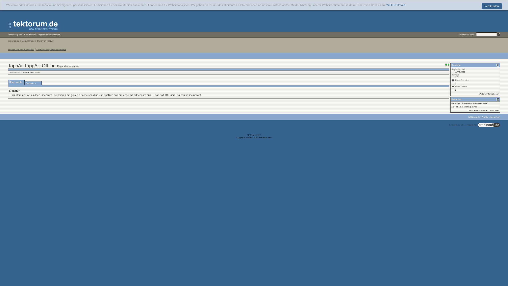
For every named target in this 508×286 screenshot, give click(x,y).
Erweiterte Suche (466, 35)
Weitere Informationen (489, 94)
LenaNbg (466, 107)
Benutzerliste (30, 35)
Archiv (485, 117)
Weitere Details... (397, 5)
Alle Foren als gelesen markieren (51, 49)
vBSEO (258, 135)
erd (452, 107)
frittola (458, 107)
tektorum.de (13, 41)
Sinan (474, 107)
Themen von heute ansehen (21, 49)
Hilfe (20, 35)
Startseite (12, 35)
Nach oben (495, 117)
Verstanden (492, 6)
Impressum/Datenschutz (49, 35)
